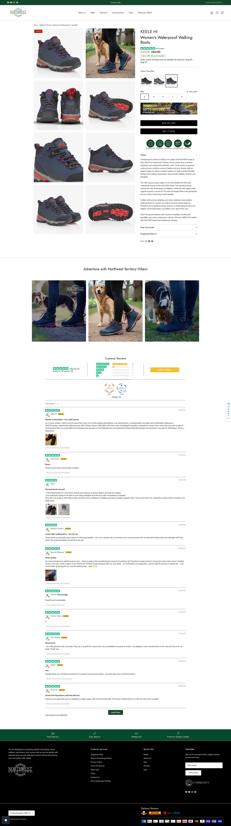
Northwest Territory (20, 819)
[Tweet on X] (146, 241)
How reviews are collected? (56, 715)
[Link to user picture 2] (64, 509)
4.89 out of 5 (74, 368)
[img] (52, 410)
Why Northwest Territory (101, 781)
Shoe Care (95, 769)
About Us (147, 758)
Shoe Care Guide (147, 227)
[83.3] (109, 388)
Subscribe (193, 773)
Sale (145, 769)
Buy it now (169, 131)
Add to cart (169, 123)
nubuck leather (154, 182)
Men (145, 762)
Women (147, 766)
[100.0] (121, 388)
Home (36, 25)
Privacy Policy (96, 762)
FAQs (93, 773)
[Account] (211, 12)
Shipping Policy (97, 754)
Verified (115, 397)
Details (143, 155)
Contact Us (95, 777)
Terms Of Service (97, 766)
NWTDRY (165, 185)
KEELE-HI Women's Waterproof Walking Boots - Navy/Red (59, 25)
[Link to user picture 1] (51, 439)
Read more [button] (49, 430)
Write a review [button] (164, 370)
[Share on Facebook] (149, 241)
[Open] (6, 820)
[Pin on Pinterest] (152, 241)
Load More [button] (115, 712)
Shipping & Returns (148, 234)
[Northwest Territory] (18, 12)
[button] (147, 48)
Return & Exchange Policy (101, 758)
